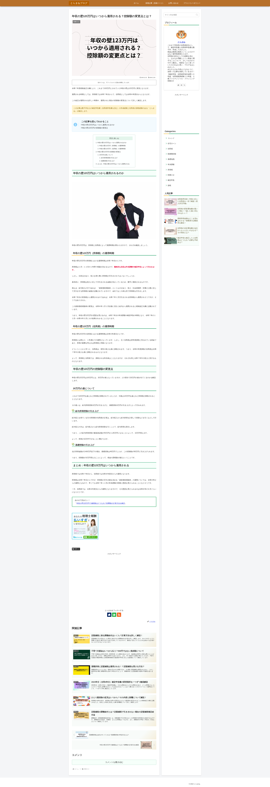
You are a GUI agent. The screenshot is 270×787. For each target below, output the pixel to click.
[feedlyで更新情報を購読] (114, 615)
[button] (197, 15)
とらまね (181, 42)
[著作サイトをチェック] (109, 615)
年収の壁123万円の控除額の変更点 (109, 152)
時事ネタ (76, 549)
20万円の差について (106, 155)
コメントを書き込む (114, 762)
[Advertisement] (114, 580)
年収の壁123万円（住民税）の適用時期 (112, 149)
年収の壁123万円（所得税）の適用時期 (112, 145)
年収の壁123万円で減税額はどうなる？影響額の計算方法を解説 (100, 503)
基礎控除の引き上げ (107, 161)
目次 (111, 138)
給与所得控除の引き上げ (109, 158)
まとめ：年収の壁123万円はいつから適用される (113, 164)
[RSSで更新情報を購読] (119, 615)
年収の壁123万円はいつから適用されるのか (112, 142)
